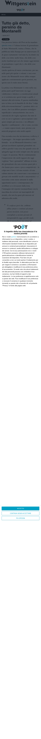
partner (13, 237)
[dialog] (20, 480)
